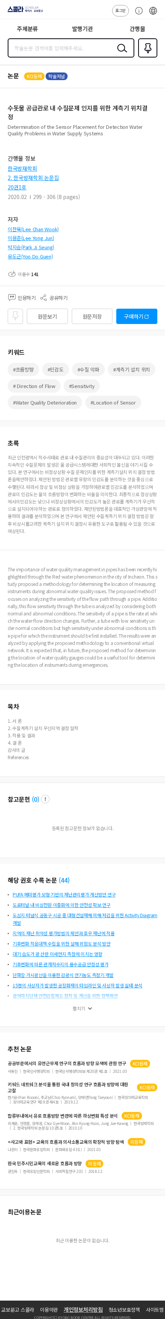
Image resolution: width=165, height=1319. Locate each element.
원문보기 (47, 316)
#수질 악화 (88, 369)
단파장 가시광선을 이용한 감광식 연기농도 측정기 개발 (63, 975)
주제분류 (27, 29)
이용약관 (49, 1309)
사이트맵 (155, 1309)
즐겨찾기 (146, 57)
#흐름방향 (23, 369)
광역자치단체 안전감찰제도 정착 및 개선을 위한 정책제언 (65, 995)
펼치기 (79, 1008)
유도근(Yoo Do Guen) (30, 256)
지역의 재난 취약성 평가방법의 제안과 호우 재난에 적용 (64, 933)
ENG (153, 14)
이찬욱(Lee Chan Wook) (33, 229)
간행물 (137, 29)
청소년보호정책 (124, 1309)
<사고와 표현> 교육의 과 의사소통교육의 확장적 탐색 (66, 1142)
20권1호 (17, 187)
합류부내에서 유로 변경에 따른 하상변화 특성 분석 (63, 1116)
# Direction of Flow (34, 386)
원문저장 (92, 316)
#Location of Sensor (113, 402)
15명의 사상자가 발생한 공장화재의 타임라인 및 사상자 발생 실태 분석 (77, 985)
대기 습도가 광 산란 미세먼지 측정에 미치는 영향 (57, 954)
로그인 (120, 10)
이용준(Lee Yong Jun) (31, 238)
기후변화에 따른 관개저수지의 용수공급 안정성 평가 (60, 964)
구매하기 (134, 316)
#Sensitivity (82, 386)
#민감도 (56, 369)
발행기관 (82, 29)
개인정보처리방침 (83, 1309)
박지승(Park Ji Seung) (31, 247)
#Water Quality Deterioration (45, 402)
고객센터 (137, 14)
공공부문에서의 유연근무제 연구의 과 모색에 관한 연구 (67, 1063)
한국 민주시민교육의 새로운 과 (45, 1163)
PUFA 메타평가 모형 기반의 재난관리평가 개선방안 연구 (64, 894)
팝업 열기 (45, 799)
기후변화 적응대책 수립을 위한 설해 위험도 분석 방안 (62, 943)
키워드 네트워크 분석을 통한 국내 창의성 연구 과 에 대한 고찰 (68, 1087)
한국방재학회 (22, 168)
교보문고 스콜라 (17, 1309)
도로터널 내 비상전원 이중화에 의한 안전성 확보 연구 (62, 904)
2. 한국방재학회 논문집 (33, 177)
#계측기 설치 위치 (131, 369)
